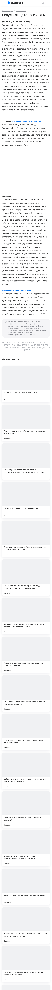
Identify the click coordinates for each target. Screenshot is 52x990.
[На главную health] (16, 3)
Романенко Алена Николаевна (26, 121)
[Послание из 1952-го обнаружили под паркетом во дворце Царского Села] (26, 577)
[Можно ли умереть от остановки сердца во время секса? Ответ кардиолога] (26, 616)
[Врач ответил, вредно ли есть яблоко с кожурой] (26, 809)
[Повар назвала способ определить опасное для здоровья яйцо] (26, 693)
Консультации (7, 11)
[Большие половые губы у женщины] (26, 384)
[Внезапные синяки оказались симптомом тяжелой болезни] (26, 732)
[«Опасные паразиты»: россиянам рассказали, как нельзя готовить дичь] (26, 925)
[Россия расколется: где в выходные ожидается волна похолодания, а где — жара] (26, 461)
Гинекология (21, 11)
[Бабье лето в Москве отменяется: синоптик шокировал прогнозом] (26, 771)
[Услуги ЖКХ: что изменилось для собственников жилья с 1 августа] (26, 848)
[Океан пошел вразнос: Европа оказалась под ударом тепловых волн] (26, 539)
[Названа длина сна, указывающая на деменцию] (26, 500)
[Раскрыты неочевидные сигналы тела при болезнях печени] (26, 655)
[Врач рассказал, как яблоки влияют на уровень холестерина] (26, 423)
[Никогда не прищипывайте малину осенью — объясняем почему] (26, 964)
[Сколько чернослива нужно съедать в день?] (26, 887)
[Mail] (8, 3)
